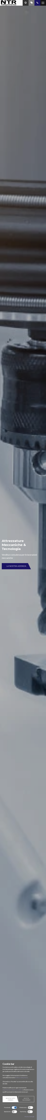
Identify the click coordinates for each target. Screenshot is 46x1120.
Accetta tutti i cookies (10, 1099)
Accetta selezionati (26, 1099)
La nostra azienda (16, 566)
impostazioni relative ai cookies (12, 1090)
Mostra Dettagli (29, 1116)
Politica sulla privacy (21, 1077)
